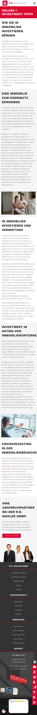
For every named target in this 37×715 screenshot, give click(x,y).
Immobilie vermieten (18, 577)
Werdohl (18, 614)
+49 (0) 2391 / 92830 (20, 666)
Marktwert (29, 155)
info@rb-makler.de (20, 669)
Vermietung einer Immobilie (19, 236)
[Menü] (34, 3)
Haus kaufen (18, 626)
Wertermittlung (18, 581)
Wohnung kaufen (18, 630)
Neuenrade (18, 610)
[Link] (17, 3)
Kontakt (18, 585)
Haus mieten (18, 639)
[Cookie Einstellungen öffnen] (4, 711)
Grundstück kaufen (18, 635)
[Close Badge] (28, 700)
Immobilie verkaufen (18, 573)
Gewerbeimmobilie (8, 466)
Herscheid (18, 606)
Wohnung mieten (18, 643)
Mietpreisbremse (21, 290)
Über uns (18, 589)
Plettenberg (19, 602)
